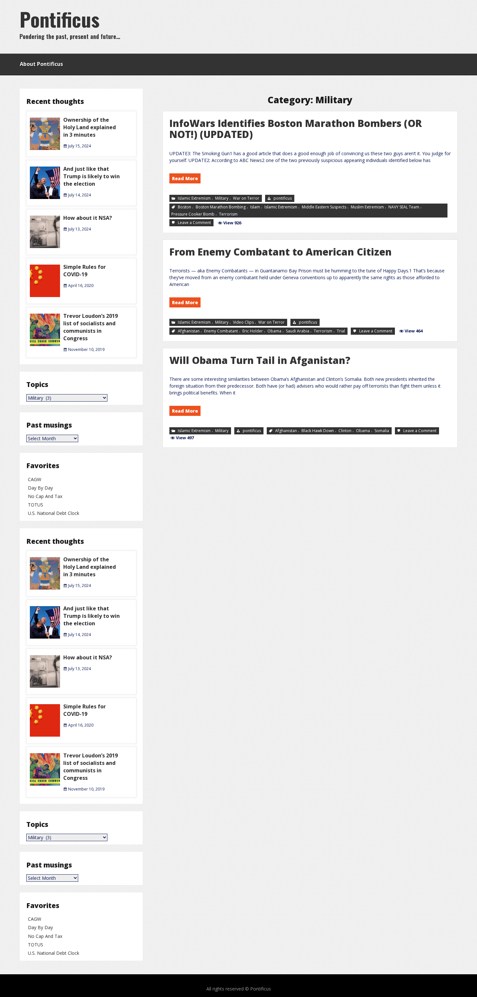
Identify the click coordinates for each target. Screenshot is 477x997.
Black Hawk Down (317, 430)
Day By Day (40, 488)
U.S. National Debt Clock (53, 513)
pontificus (283, 198)
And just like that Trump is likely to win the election (91, 176)
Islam (255, 206)
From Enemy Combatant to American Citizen (280, 251)
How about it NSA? (87, 217)
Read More (185, 178)
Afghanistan (189, 331)
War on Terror (246, 198)
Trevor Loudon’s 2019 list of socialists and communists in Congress (90, 327)
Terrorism (228, 214)
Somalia (381, 430)
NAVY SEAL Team (403, 206)
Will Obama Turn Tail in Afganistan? (259, 360)
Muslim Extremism (367, 206)
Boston (184, 206)
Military (221, 198)
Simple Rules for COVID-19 (84, 270)
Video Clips (243, 322)
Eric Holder (252, 331)
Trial (341, 331)
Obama (274, 331)
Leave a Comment (195, 222)
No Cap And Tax (45, 496)
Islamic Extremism (194, 198)
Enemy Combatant (221, 331)
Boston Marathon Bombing (221, 206)
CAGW (34, 479)
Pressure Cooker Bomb (192, 214)
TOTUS (35, 505)
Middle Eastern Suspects (324, 206)
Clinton (344, 430)
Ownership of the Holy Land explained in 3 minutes (89, 127)
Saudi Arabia (297, 331)
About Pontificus (41, 64)
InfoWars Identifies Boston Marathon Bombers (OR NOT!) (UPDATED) (295, 129)
